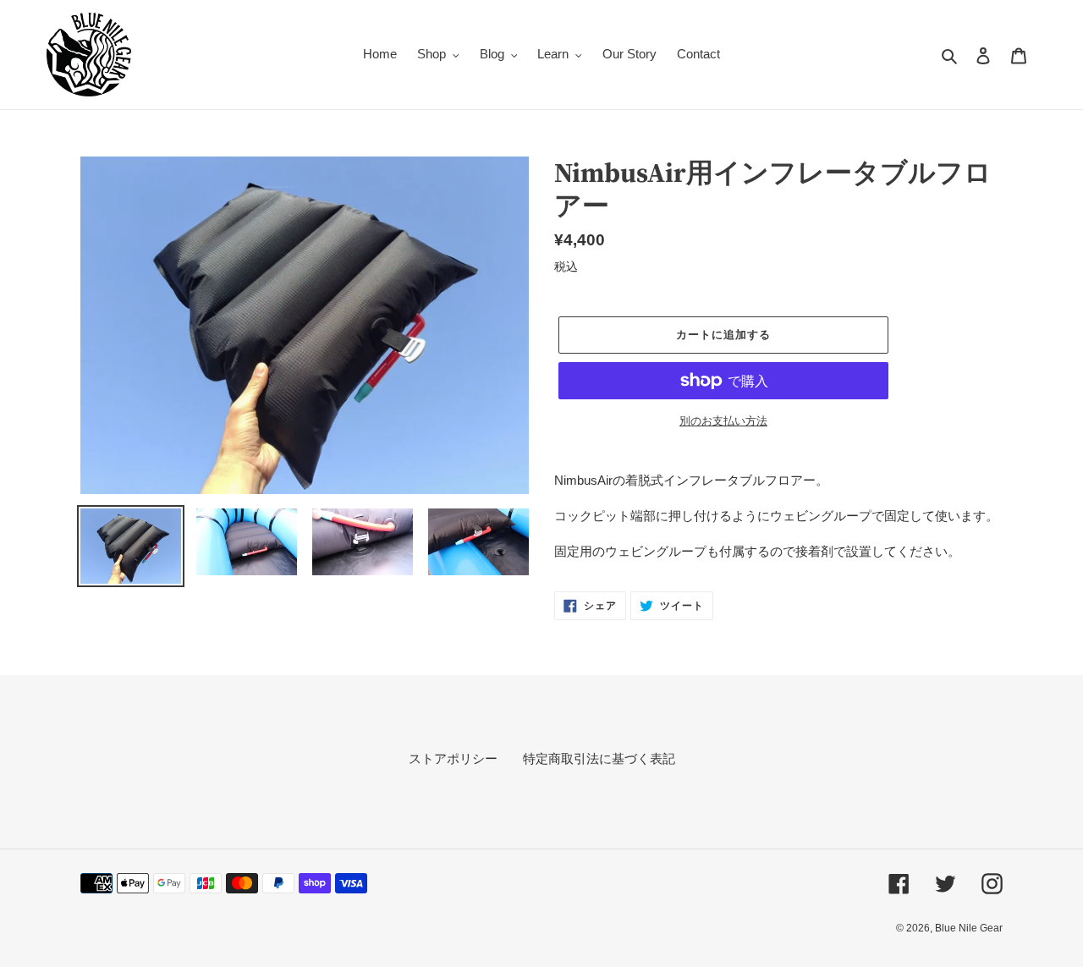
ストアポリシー (453, 758)
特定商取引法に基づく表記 (599, 758)
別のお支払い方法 (723, 421)
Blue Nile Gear (969, 928)
